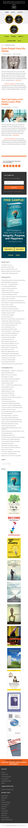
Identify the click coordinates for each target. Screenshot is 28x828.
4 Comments (15, 107)
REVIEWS (10, 255)
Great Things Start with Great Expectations (10, 379)
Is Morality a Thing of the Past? (8, 312)
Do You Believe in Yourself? (7, 376)
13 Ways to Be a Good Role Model (8, 306)
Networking (4, 798)
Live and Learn (5, 778)
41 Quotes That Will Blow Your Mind (9, 294)
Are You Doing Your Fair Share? (8, 361)
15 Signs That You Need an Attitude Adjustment (11, 405)
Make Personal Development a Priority (9, 445)
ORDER (18, 255)
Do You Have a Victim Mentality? (8, 359)
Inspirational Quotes (6, 781)
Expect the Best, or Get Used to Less (9, 381)
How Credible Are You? (6, 399)
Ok (14, 7)
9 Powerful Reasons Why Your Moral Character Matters (13, 280)
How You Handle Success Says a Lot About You (11, 411)
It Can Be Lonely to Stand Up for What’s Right (11, 323)
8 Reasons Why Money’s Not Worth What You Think (12, 431)
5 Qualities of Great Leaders (7, 443)
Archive (3, 772)
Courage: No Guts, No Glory (7, 383)
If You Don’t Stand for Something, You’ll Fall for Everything (13, 296)
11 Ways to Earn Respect (6, 389)
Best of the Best (5, 817)
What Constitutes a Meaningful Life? (9, 341)
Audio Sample (8, 249)
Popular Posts (4, 774)
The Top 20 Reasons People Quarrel (9, 325)
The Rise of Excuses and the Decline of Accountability (13, 437)
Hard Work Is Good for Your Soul (8, 409)
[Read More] (18, 80)
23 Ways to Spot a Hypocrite (7, 290)
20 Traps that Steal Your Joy (7, 339)
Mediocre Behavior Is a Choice (8, 391)
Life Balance (4, 813)
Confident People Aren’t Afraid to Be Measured (11, 419)
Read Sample (20, 249)
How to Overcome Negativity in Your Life (10, 343)
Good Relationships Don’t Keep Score (9, 282)
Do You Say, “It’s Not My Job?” (8, 393)
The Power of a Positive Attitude (8, 337)
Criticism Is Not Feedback (6, 449)
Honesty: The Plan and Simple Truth (9, 288)
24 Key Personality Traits (7, 789)
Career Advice (4, 811)
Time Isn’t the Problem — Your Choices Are (10, 331)
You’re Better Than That (6, 265)
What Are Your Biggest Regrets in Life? (9, 351)
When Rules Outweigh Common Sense (9, 423)
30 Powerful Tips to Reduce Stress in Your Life (11, 355)
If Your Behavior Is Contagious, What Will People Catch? (13, 302)
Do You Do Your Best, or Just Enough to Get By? (11, 407)
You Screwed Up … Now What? (8, 395)
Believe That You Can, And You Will (9, 335)
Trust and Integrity (5, 802)
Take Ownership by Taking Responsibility (10, 353)
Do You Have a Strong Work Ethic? (8, 453)
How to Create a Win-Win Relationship (9, 417)
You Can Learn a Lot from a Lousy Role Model (12, 102)
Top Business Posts (6, 776)
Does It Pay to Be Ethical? (7, 413)
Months (3, 783)
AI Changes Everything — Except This (9, 415)
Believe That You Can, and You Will (9, 374)
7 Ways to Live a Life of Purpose (8, 357)
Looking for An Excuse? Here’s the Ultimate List (11, 397)
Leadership (4, 806)
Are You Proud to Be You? (7, 317)
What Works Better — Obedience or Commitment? (12, 370)
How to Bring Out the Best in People (9, 329)
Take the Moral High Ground (7, 372)
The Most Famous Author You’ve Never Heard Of (12, 363)
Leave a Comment (17, 54)
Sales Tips (4, 815)
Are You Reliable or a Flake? (7, 387)
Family (3, 800)
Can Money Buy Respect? (7, 433)
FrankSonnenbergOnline (10, 84)
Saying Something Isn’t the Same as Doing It (11, 271)
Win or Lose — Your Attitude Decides (9, 284)
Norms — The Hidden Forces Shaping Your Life (11, 385)
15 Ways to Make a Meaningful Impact (9, 273)
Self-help (3, 808)
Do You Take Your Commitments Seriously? (10, 447)
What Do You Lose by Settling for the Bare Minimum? (12, 300)
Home (2, 45)
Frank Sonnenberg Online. (11, 825)
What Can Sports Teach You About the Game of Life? (12, 310)
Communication (5, 804)
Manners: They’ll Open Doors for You (9, 269)
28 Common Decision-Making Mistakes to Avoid (11, 421)
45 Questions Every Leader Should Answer (10, 439)
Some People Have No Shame (13, 49)
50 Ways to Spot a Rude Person (8, 298)
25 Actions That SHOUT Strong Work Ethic (10, 403)
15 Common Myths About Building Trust (9, 333)
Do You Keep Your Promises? (7, 349)
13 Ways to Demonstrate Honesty (8, 425)
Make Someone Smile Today (7, 267)
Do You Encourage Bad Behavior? (8, 286)
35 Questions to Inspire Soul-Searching (9, 308)
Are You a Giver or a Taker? (7, 304)
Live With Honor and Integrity (7, 314)
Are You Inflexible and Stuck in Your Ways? (10, 441)
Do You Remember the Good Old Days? (10, 292)
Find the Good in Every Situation (8, 401)
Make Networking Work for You (8, 435)
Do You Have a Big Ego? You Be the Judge (10, 451)
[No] (26, 5)
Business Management (7, 819)
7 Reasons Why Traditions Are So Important (10, 321)
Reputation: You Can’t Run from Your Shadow (11, 455)
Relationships (4, 795)
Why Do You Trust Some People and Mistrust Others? (13, 319)
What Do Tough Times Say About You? (9, 347)
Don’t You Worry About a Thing (8, 327)
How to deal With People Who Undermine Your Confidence (11, 428)
